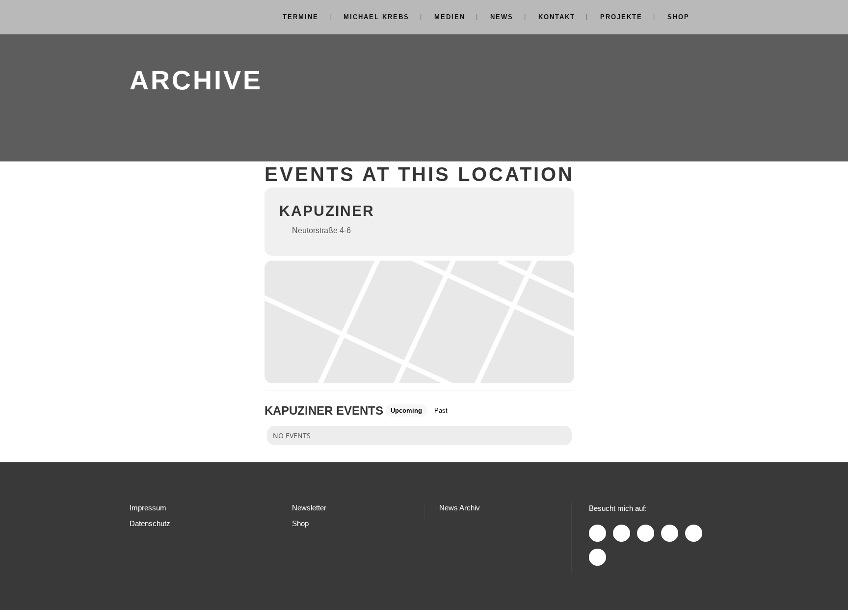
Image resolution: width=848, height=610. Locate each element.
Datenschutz (150, 523)
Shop (300, 523)
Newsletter (309, 508)
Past (441, 410)
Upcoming (406, 410)
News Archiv (459, 508)
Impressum (148, 508)
